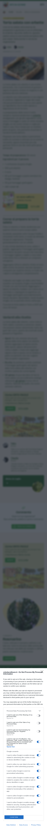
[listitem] (23, 711)
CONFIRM (14, 817)
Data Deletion (11, 825)
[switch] (38, 716)
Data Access (23, 825)
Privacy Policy (36, 825)
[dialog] (23, 748)
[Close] (43, 672)
